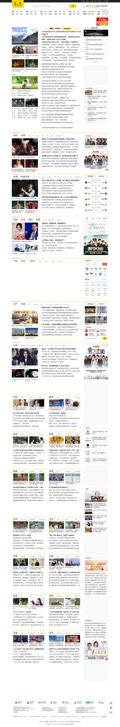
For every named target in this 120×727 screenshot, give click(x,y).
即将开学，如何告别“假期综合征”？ (59, 421)
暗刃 (36, 108)
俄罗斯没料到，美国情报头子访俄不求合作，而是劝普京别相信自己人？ (34, 577)
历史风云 (41, 556)
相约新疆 (71, 60)
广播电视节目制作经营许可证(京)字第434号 (85, 709)
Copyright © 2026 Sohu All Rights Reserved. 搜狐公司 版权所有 (60, 724)
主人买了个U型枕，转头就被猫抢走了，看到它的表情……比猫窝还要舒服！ (71, 622)
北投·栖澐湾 (99, 314)
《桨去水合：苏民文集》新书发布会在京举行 (62, 538)
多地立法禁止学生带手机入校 (57, 415)
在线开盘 (56, 304)
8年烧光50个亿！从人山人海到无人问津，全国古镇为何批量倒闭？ (32, 460)
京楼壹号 (91, 333)
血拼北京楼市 (92, 329)
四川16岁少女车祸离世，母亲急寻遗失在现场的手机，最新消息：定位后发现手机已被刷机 (75, 575)
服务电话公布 (75, 47)
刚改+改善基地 (92, 335)
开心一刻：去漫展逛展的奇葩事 (22, 654)
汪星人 (77, 596)
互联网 (22, 345)
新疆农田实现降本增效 (60, 60)
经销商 (52, 261)
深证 (93, 218)
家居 (35, 14)
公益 (107, 11)
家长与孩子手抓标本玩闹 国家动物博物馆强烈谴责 (56, 111)
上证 (87, 218)
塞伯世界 (19, 115)
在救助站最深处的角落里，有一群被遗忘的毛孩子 (63, 617)
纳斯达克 (105, 218)
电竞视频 (59, 633)
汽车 (15, 261)
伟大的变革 (102, 24)
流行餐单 (59, 434)
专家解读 (53, 44)
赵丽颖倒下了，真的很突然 (21, 423)
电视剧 (50, 11)
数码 (56, 345)
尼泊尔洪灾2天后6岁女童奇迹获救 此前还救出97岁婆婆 (58, 83)
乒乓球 (65, 177)
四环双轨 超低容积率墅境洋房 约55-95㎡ (95, 623)
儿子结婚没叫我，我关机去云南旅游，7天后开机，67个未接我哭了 (32, 453)
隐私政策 (72, 721)
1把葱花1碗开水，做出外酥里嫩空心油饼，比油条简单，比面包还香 (68, 453)
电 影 (14, 113)
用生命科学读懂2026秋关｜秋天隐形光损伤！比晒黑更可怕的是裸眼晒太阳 (34, 495)
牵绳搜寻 (67, 44)
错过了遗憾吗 (33, 113)
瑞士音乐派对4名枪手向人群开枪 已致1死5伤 (55, 94)
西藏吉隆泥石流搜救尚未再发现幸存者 (53, 69)
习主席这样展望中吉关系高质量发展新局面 (54, 37)
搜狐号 (88, 428)
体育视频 (25, 177)
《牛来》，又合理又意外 (20, 651)
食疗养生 (68, 434)
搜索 (105, 338)
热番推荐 (41, 633)
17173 (103, 14)
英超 (31, 11)
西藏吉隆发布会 (60, 47)
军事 (17, 11)
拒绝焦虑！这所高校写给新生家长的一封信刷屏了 (63, 426)
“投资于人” (58, 52)
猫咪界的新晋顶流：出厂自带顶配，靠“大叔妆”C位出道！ (65, 619)
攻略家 (41, 434)
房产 (15, 304)
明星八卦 (30, 136)
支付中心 (42, 721)
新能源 (50, 14)
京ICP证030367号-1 (62, 707)
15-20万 (99, 282)
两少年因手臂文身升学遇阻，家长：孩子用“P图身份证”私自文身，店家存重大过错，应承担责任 (76, 580)
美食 (51, 434)
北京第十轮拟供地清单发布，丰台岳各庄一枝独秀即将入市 (59, 332)
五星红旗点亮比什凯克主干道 (50, 42)
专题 (21, 11)
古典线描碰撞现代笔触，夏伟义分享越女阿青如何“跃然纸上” (30, 659)
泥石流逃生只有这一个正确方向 (25, 95)
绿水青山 (31, 108)
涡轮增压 (99, 285)
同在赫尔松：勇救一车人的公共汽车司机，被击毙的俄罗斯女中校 (32, 585)
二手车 (31, 261)
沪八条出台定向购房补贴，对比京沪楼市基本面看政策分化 (59, 327)
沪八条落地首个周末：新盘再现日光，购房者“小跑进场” (58, 320)
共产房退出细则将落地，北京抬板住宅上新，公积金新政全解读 (60, 329)
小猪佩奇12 (35, 115)
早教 (58, 471)
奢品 (40, 397)
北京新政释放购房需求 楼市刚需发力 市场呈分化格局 (57, 335)
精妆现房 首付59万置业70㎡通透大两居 (95, 637)
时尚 (15, 397)
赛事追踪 (77, 633)
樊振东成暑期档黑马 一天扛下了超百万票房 (54, 120)
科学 (51, 345)
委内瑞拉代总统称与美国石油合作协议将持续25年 (56, 91)
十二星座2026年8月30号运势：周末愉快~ (25, 614)
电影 (42, 136)
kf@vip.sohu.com (75, 716)
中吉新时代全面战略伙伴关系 (57, 55)
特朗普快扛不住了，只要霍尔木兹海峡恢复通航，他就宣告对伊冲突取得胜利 (35, 575)
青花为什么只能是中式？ (23, 93)
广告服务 (51, 721)
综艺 (47, 136)
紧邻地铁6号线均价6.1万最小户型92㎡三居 (96, 575)
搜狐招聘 (46, 721)
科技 (15, 345)
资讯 (41, 304)
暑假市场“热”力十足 (47, 52)
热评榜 (89, 14)
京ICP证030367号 (46, 707)
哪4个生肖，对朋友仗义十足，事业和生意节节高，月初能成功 (31, 625)
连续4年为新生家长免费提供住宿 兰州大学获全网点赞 (57, 122)
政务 (107, 14)
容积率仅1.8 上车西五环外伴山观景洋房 (95, 634)
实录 (68, 47)
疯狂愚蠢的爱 (25, 113)
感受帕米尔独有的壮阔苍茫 (24, 91)
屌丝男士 (30, 110)
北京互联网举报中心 (31, 702)
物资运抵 (60, 44)
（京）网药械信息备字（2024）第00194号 (85, 707)
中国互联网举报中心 (20, 702)
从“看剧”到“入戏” (57, 50)
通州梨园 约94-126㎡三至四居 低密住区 (95, 625)
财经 (15, 219)
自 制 (14, 110)
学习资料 (77, 397)
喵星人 (67, 596)
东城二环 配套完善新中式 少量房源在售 (95, 584)
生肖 (40, 596)
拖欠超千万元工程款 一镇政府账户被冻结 (53, 103)
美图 (52, 136)
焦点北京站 (103, 329)
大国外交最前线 (64, 42)
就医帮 (41, 471)
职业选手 (68, 633)
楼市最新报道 (103, 331)
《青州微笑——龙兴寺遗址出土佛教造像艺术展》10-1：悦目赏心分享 (33, 540)
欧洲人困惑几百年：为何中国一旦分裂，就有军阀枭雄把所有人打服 (32, 543)
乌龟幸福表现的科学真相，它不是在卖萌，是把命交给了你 (66, 614)
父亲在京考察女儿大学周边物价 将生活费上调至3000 (64, 418)
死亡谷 (19, 108)
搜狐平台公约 (77, 721)
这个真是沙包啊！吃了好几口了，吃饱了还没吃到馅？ (64, 455)
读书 (67, 519)
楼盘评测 (102, 333)
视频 (45, 11)
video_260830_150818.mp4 (100, 510)
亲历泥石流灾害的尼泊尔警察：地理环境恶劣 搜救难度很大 (59, 86)
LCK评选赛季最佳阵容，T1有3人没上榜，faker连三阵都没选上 (67, 662)
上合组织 (44, 55)
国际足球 (49, 177)
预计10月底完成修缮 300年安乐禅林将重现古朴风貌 (64, 548)
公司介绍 (67, 721)
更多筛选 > (104, 279)
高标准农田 (65, 52)
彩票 (92, 14)
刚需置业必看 (92, 331)
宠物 (51, 596)
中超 (43, 177)
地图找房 (35, 304)
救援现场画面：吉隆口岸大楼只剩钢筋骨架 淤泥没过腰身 (58, 66)
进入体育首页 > (77, 177)
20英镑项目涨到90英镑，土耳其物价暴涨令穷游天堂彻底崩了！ (31, 463)
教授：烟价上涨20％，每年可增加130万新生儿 (62, 490)
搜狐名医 (32, 471)
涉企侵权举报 (103, 716)
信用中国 (15, 712)
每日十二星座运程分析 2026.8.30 (22, 619)
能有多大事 (25, 108)
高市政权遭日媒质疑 (75, 57)
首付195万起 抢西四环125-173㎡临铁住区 (95, 587)
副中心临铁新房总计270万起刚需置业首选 (95, 589)
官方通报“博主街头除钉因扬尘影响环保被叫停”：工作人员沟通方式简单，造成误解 (73, 585)
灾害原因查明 (45, 44)
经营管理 (50, 220)
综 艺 (14, 117)
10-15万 (93, 282)
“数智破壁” (74, 52)
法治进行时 (34, 117)
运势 (31, 596)
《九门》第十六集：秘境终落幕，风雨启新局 (26, 662)
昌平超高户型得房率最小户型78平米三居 (95, 580)
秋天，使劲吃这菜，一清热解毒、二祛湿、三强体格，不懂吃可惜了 (68, 460)
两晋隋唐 (32, 519)
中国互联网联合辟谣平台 (63, 712)
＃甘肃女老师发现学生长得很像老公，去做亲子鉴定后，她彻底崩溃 (100, 530)
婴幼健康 (77, 471)
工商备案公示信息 (62, 710)
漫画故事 (23, 633)
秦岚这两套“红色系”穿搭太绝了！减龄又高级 (26, 426)
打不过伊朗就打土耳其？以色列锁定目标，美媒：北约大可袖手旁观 (32, 580)
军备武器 (32, 556)
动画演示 (44, 47)
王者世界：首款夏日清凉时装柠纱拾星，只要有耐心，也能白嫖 (67, 659)
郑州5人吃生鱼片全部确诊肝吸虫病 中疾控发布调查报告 (58, 108)
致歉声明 (77, 556)
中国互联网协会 (67, 702)
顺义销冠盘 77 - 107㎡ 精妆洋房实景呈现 (95, 582)
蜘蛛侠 (19, 113)
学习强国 (102, 19)
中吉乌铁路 (54, 57)
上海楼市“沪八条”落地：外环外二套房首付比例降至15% (58, 315)
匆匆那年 (24, 110)
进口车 (93, 285)
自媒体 (40, 261)
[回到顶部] (111, 717)
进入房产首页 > (65, 304)
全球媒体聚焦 (45, 57)
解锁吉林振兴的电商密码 (71, 50)
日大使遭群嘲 (63, 57)
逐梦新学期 (74, 42)
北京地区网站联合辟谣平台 (48, 710)
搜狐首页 (18, 4)
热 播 (14, 108)
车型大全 (46, 261)
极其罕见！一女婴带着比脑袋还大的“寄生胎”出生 (63, 500)
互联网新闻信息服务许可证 (48, 709)
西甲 (59, 177)
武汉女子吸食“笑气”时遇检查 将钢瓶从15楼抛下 (55, 117)
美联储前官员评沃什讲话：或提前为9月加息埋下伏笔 (57, 88)
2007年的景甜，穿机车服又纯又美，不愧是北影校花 (28, 415)
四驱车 (87, 285)
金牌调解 (19, 117)
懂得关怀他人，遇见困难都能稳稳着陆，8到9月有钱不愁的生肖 (31, 622)
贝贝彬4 (25, 115)
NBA (35, 11)
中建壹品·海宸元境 (89, 314)
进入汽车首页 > (60, 261)
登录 (107, 1)
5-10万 (87, 282)
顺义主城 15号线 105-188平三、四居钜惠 (95, 627)
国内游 (22, 434)
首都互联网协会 (92, 702)
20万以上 (104, 282)
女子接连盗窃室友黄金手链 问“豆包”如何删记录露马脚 (57, 127)
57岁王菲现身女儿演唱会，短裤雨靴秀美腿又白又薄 (28, 421)
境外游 (31, 434)
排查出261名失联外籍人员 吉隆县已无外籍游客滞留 (57, 72)
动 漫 (14, 115)
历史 (78, 11)
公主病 (19, 110)
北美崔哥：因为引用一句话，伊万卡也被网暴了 (99, 523)
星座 (15, 596)
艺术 (76, 519)
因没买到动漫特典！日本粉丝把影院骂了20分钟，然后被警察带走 (32, 657)
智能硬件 (33, 345)
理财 (21, 14)
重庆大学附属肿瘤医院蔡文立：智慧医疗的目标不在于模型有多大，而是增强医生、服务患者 (40, 497)
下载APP (100, 1)
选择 (24, 117)
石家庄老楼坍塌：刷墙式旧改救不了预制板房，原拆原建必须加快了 (61, 318)
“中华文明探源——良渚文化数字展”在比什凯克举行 (64, 540)
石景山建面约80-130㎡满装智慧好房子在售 (96, 591)
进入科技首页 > (63, 345)
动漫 (74, 14)
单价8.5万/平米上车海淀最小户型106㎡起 (95, 578)
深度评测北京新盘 (103, 335)
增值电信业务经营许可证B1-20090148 (22, 707)
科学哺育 (68, 471)
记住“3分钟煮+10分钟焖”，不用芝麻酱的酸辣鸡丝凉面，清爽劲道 (68, 463)
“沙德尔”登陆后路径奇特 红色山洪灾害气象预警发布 (57, 77)
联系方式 (56, 721)
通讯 (28, 345)
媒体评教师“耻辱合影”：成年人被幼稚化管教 (54, 74)
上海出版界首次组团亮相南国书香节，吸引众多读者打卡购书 (66, 545)
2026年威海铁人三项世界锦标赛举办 (23, 545)
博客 (92, 11)
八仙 (30, 115)
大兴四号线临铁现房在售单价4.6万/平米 (95, 573)
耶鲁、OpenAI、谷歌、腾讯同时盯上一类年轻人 (63, 423)
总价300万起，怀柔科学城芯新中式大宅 (95, 630)
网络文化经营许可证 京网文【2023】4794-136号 (24, 709)
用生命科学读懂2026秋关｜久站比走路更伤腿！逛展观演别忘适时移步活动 (34, 490)
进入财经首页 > (59, 220)
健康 (64, 14)
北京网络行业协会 (44, 702)
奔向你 (35, 110)
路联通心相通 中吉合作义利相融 (56, 39)
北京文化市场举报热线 (79, 702)
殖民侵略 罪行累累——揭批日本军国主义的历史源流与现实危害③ (32, 548)
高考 (58, 397)
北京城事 (86, 28)
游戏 (78, 14)
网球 (70, 177)
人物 (31, 397)
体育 (15, 177)
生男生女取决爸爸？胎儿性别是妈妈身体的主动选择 (64, 492)
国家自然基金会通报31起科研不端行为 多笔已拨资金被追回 (59, 100)
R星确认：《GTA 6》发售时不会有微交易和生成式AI (64, 651)
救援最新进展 (76, 44)
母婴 (64, 11)
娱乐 (15, 135)
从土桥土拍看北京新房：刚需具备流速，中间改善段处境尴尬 (59, 310)
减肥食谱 (77, 434)
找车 (105, 264)
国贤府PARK (87, 324)
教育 (60, 14)
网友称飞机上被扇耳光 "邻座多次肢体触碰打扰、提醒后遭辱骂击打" (61, 105)
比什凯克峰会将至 (47, 60)
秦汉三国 (23, 519)
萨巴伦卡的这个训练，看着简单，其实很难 (100, 516)
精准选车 (104, 285)
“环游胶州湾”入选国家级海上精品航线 (24, 458)
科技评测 (40, 345)
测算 (22, 596)
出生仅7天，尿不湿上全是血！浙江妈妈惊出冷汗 (63, 497)
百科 (46, 304)
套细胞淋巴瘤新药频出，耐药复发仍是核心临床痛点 (28, 500)
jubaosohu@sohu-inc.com (92, 716)
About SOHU (61, 721)
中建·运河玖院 (99, 324)
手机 (46, 345)
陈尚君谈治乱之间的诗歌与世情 (22, 538)
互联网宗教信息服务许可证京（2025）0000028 (86, 712)
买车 (45, 14)
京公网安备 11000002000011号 (22, 710)
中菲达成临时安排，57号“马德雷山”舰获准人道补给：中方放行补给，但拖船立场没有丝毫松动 (40, 583)
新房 (31, 14)
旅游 (60, 11)
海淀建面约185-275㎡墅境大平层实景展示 (95, 632)
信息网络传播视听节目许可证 (82, 710)
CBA (38, 177)
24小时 (89, 11)
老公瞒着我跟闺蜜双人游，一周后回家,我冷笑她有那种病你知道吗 (100, 505)
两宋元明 (41, 519)
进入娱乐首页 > (59, 136)
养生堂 (29, 117)
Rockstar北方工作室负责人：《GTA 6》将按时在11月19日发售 (67, 654)
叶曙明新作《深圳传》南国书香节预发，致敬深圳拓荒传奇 (66, 543)
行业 (45, 220)
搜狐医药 (23, 471)
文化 (74, 11)
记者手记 (51, 47)
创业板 (98, 218)
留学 (67, 397)
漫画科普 (32, 633)
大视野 (103, 11)
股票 (38, 219)
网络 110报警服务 (55, 702)
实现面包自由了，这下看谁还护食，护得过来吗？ (63, 458)
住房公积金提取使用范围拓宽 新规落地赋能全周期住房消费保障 (60, 313)
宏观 (17, 14)
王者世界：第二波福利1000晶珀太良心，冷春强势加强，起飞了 (67, 657)
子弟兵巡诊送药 (46, 50)
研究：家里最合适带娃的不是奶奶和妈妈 (60, 495)
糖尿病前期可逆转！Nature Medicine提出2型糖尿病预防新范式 (31, 492)
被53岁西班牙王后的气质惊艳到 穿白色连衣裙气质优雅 (29, 418)
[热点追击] (95, 28)
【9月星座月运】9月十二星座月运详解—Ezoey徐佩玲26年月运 (31, 617)
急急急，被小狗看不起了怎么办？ (59, 625)
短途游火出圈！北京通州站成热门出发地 (25, 455)
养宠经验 (59, 596)
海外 (50, 304)
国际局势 (23, 556)
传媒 (67, 556)
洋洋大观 (70, 55)
